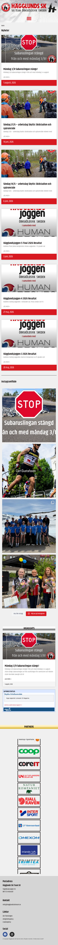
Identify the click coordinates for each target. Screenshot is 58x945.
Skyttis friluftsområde (13, 694)
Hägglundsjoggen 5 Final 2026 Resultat (22, 243)
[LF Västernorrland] (29, 794)
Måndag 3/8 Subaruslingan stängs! (22, 666)
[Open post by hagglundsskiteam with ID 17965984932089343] (29, 581)
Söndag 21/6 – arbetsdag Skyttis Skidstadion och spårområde (27, 127)
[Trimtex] (29, 831)
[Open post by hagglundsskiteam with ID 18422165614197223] (29, 415)
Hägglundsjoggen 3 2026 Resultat (19, 354)
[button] (56, 2)
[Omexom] (29, 806)
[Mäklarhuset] (29, 868)
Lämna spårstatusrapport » (13, 705)
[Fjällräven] (29, 769)
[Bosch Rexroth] (29, 855)
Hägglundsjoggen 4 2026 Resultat (19, 299)
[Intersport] (29, 782)
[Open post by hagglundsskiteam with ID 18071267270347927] (29, 471)
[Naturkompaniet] (29, 757)
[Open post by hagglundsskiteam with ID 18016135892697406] (29, 526)
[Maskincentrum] (29, 843)
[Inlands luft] (29, 818)
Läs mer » (8, 679)
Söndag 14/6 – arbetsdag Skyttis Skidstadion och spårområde (27, 186)
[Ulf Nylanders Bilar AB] (29, 745)
